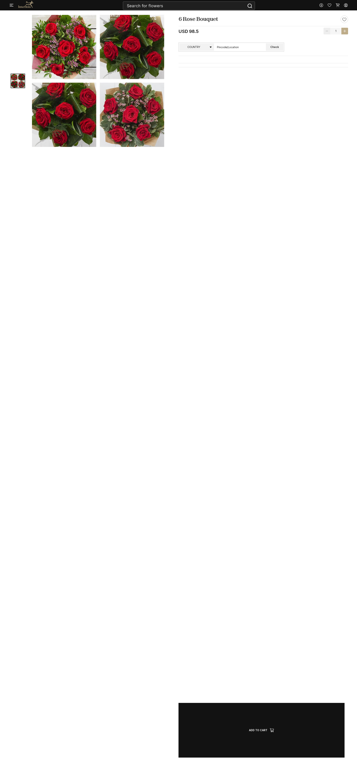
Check (274, 47)
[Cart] (338, 5)
